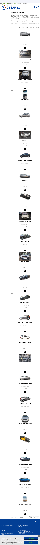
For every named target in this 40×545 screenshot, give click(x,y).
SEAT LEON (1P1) (25, 140)
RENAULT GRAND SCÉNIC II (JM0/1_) (25, 322)
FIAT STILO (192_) (25, 241)
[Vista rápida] (38, 32)
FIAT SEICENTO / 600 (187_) (25, 342)
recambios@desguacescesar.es (7, 531)
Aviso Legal (20, 526)
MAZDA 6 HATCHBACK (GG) (25, 59)
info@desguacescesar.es (22, 3)
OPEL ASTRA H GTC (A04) (25, 302)
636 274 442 (10, 3)
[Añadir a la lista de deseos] (38, 31)
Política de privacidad (21, 527)
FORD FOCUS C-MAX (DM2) (25, 484)
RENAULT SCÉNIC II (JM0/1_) (25, 221)
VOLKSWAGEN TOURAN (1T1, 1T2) (25, 423)
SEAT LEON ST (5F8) (25, 261)
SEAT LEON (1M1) (25, 180)
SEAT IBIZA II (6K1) (25, 99)
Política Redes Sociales (22, 530)
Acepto (30, 542)
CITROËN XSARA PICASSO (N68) (25, 79)
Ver (25, 47)
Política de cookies (21, 529)
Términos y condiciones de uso (23, 525)
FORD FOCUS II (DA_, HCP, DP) (25, 403)
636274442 (3, 530)
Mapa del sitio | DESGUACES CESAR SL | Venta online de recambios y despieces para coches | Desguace (25, 532)
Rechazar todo (30, 538)
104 (36, 27)
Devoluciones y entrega (22, 524)
